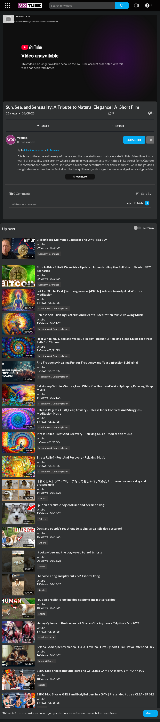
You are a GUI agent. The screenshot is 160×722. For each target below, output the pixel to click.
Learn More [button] (109, 713)
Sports (41, 684)
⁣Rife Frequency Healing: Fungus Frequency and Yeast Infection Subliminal (87, 362)
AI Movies (53, 150)
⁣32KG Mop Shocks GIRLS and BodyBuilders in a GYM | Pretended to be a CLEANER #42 (95, 694)
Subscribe (134, 140)
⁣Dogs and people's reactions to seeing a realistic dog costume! (79, 528)
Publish (139, 203)
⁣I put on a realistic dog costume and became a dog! (71, 505)
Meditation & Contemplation (53, 308)
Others (42, 498)
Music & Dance (46, 637)
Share (45, 125)
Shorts (41, 566)
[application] (80, 58)
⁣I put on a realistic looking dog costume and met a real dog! (77, 599)
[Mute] (145, 97)
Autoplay (148, 227)
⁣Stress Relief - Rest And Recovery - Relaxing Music (71, 457)
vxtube (22, 137)
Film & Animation (34, 150)
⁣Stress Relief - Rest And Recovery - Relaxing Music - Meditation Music (84, 434)
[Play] (8, 97)
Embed (119, 125)
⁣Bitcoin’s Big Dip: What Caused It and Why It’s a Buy (72, 239)
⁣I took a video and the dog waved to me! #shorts (69, 552)
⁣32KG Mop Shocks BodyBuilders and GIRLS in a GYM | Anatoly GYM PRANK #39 (90, 670)
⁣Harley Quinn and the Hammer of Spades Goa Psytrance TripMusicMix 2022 (88, 623)
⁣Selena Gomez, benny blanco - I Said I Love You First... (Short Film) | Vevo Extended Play (95, 647)
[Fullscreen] (152, 97)
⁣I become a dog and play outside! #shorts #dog (68, 576)
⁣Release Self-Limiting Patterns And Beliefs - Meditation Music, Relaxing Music (90, 315)
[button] (149, 5)
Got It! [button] (150, 713)
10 (138, 97)
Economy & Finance (48, 253)
